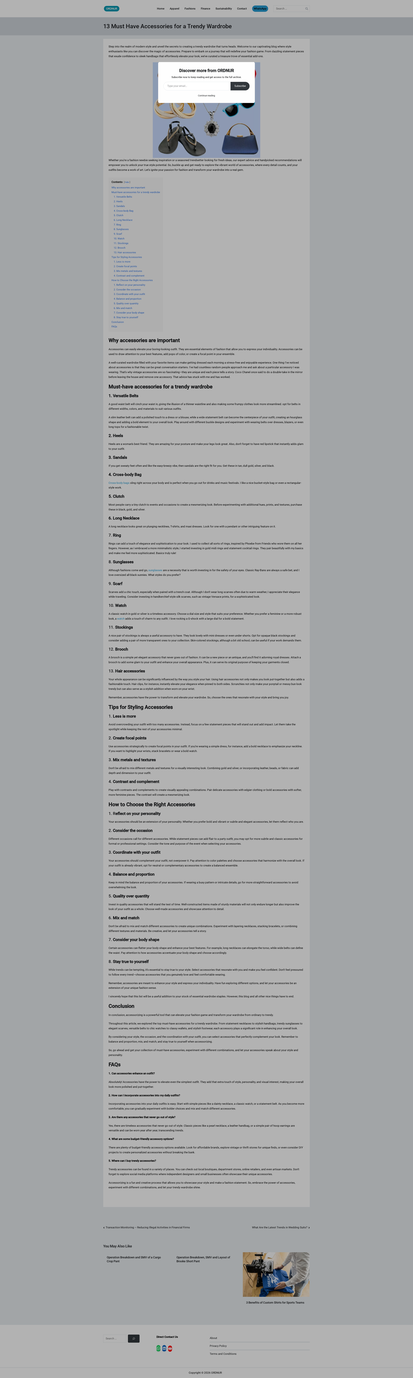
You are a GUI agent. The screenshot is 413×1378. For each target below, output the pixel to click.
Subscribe (240, 85)
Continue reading (206, 95)
